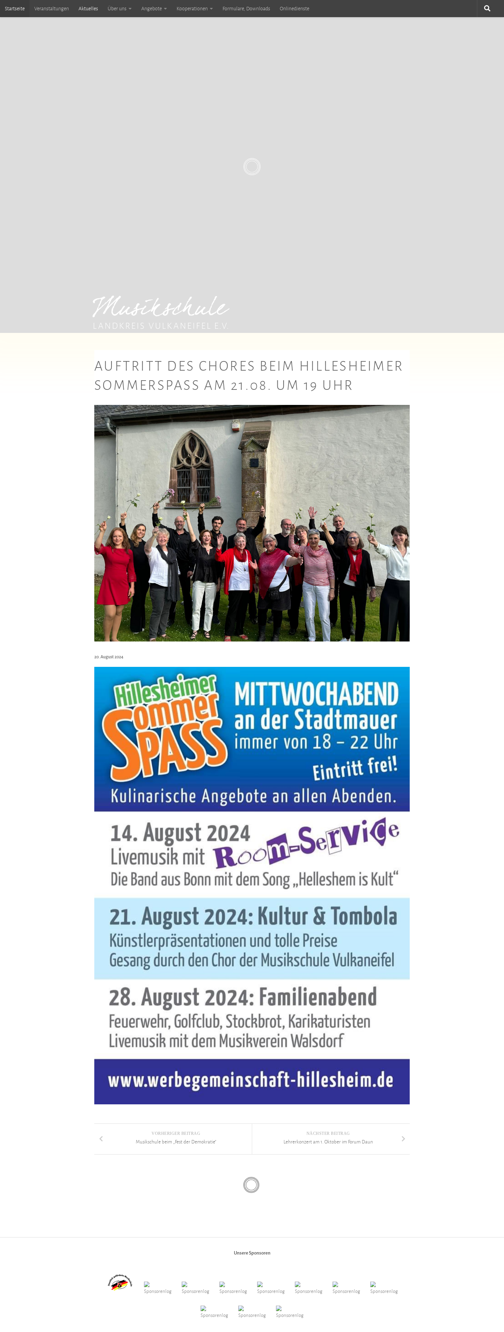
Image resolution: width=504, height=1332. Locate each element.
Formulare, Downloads (246, 8)
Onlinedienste (294, 8)
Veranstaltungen (51, 8)
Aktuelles (88, 8)
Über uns (117, 8)
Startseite (15, 8)
